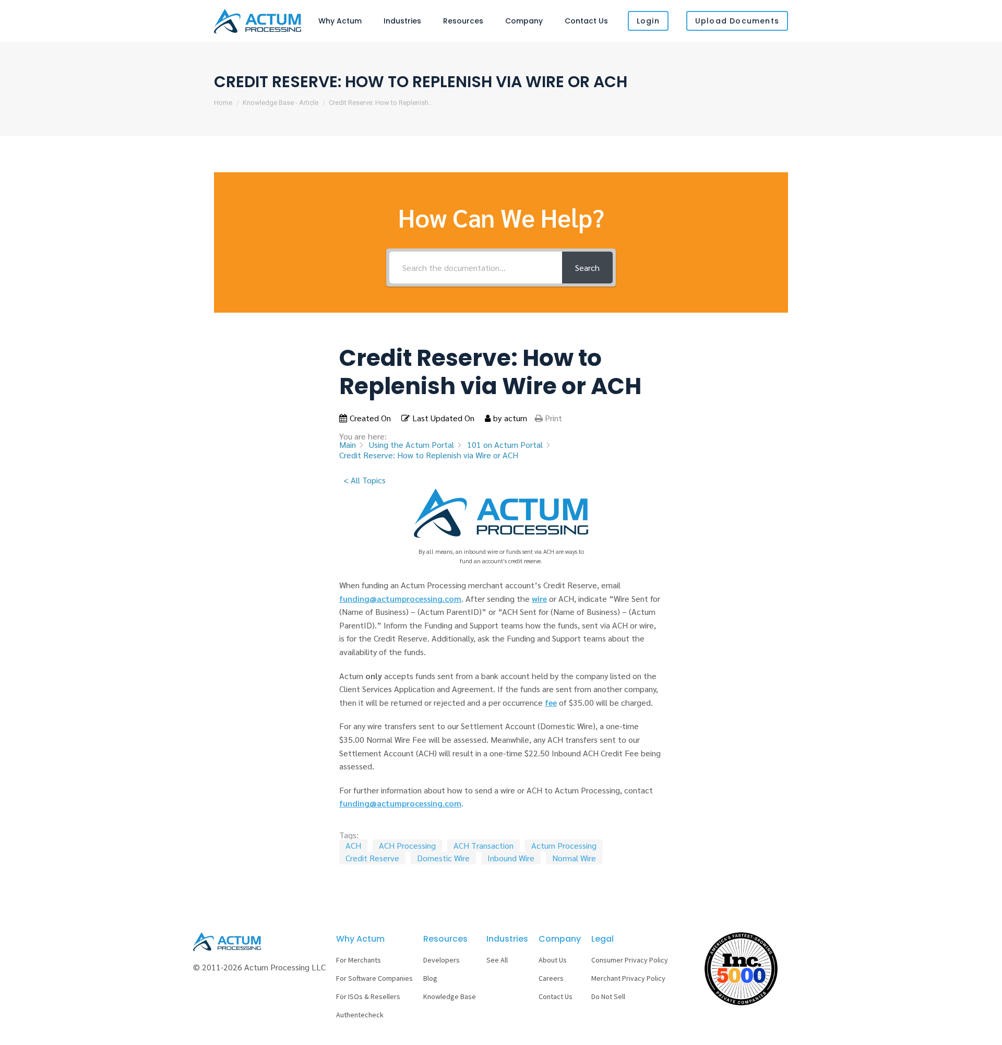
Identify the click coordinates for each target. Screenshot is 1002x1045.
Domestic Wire (443, 857)
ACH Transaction (484, 845)
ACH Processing (407, 845)
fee (551, 702)
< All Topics (364, 479)
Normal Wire (574, 857)
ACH (353, 845)
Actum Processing (564, 845)
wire (539, 598)
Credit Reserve (372, 857)
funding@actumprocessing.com (400, 598)
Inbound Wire (510, 857)
